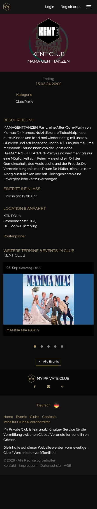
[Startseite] (7, 7)
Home (8, 417)
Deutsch (44, 405)
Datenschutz (50, 465)
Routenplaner (14, 236)
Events (21, 417)
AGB (68, 465)
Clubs (34, 417)
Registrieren (71, 7)
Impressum (28, 465)
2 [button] (41, 346)
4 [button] (55, 346)
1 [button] (35, 346)
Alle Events (50, 361)
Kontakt (9, 465)
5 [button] (62, 346)
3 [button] (48, 346)
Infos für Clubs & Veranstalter (26, 422)
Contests (49, 417)
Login (49, 7)
